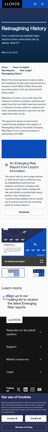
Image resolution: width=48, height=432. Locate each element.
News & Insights (21, 67)
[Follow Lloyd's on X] (19, 389)
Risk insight (26, 70)
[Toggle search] (42, 4)
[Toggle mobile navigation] (35, 4)
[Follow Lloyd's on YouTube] (39, 389)
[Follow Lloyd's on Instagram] (32, 389)
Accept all (12, 418)
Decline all (36, 418)
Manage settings (24, 427)
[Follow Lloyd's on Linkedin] (25, 389)
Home (5, 67)
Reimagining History (12, 73)
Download (24, 212)
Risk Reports (8, 70)
